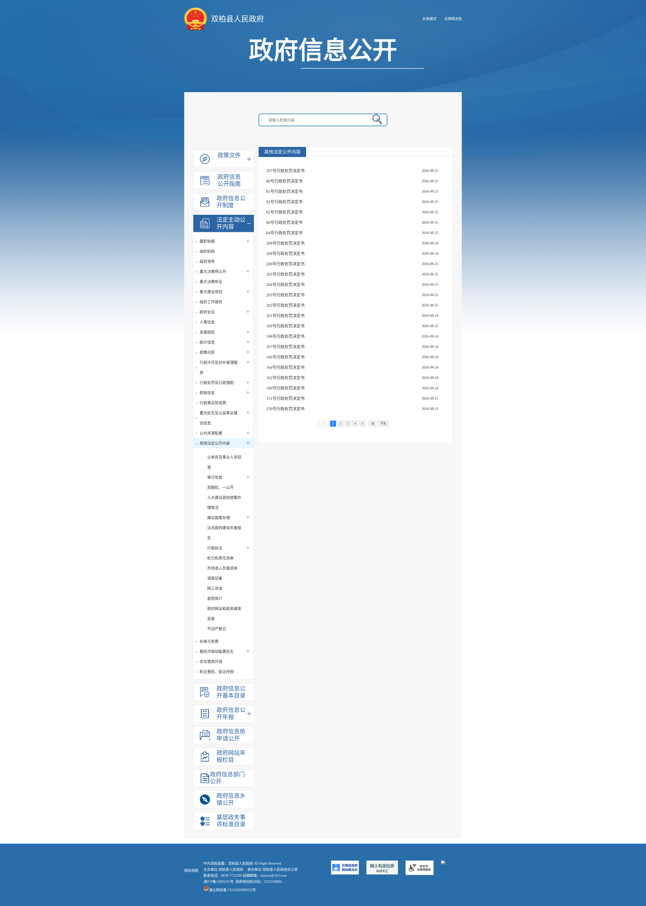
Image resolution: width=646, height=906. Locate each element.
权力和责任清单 (220, 558)
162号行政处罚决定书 (285, 378)
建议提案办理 (218, 518)
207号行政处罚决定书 (285, 171)
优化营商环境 (211, 662)
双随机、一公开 (220, 487)
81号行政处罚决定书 (284, 191)
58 (372, 423)
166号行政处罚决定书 (285, 357)
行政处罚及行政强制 (217, 383)
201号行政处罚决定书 (285, 316)
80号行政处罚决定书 (284, 181)
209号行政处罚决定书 (285, 243)
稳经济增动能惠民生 (217, 652)
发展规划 (207, 332)
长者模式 (429, 19)
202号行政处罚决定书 (285, 305)
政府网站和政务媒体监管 (224, 614)
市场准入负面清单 (222, 568)
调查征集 (214, 578)
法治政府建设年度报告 (224, 533)
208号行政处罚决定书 (285, 253)
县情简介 (214, 599)
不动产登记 (216, 629)
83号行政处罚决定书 (284, 202)
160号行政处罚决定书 (285, 388)
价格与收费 (209, 641)
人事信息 (207, 322)
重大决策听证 (211, 282)
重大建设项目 (211, 292)
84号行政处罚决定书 (284, 233)
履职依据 (207, 241)
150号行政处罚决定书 (285, 409)
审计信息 (214, 477)
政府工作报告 (211, 302)
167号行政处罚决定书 (285, 347)
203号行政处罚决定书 (285, 295)
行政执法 (214, 548)
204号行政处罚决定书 (285, 284)
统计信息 (207, 342)
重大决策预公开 (213, 272)
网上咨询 (214, 588)
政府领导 (207, 262)
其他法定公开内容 (215, 443)
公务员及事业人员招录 (224, 462)
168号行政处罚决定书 (285, 336)
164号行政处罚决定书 (285, 367)
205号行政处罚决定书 (285, 274)
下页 (383, 423)
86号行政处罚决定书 (284, 222)
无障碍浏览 (453, 19)
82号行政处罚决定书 (284, 212)
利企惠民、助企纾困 (217, 672)
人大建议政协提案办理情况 (224, 503)
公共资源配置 (211, 433)
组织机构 (207, 251)
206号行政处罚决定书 (285, 264)
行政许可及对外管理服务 (218, 367)
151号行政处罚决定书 (285, 398)
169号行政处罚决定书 (285, 326)
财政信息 (207, 393)
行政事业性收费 (213, 403)
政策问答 (207, 352)
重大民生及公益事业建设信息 (218, 418)
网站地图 (191, 870)
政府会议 (207, 312)
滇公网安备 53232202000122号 (232, 890)
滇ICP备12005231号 (218, 882)
